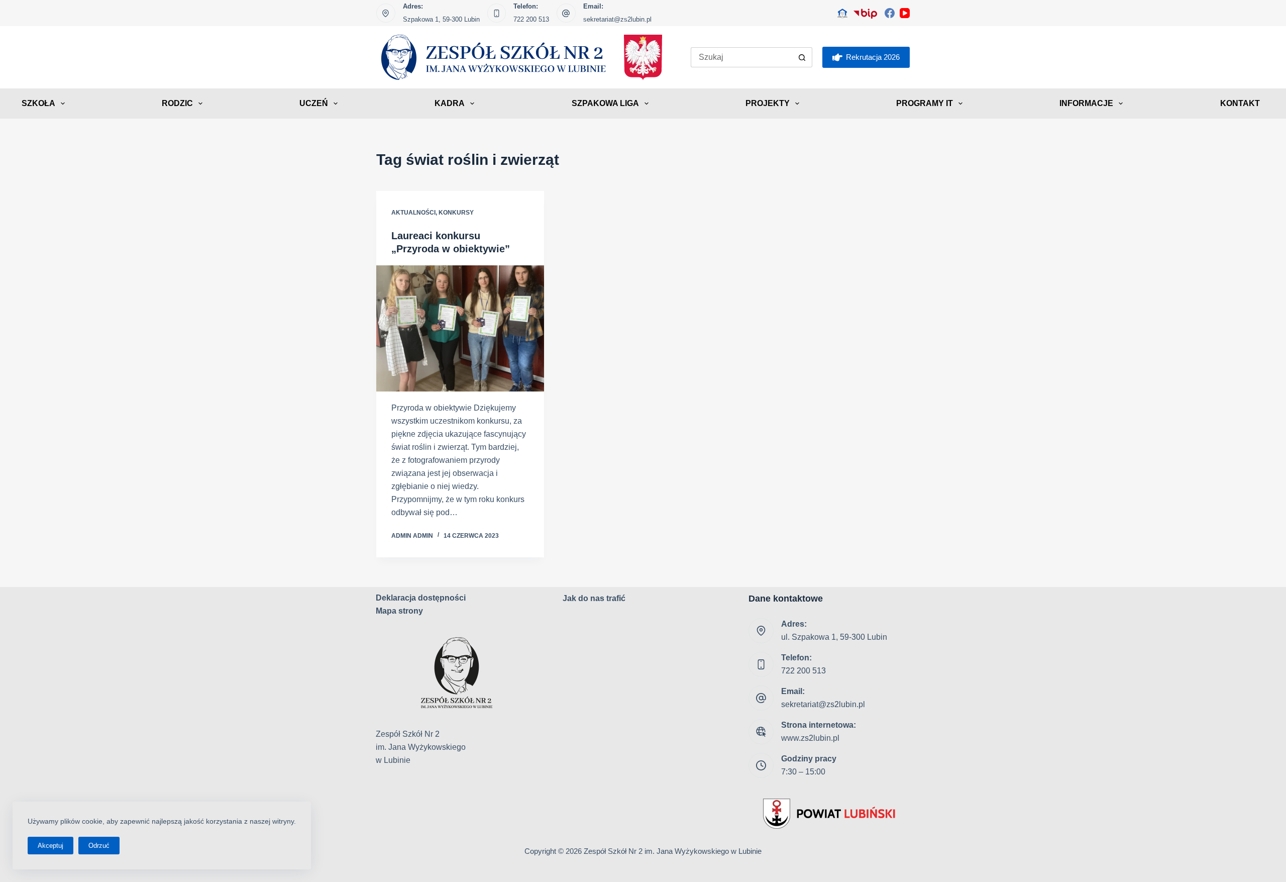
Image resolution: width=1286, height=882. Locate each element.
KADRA (450, 103)
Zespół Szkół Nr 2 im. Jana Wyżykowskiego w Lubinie (673, 851)
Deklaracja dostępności (421, 598)
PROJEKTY (767, 103)
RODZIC (177, 103)
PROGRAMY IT (924, 103)
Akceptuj (50, 845)
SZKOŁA (38, 103)
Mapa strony (399, 611)
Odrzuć (99, 845)
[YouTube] (905, 13)
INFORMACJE (1086, 103)
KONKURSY (456, 212)
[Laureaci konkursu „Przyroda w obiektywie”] (460, 328)
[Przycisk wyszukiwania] (802, 57)
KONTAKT (1240, 103)
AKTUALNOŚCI (413, 212)
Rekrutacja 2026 (873, 57)
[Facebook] (890, 13)
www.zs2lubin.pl (810, 738)
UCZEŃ (313, 103)
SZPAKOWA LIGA (605, 103)
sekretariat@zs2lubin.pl (617, 19)
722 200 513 (531, 19)
